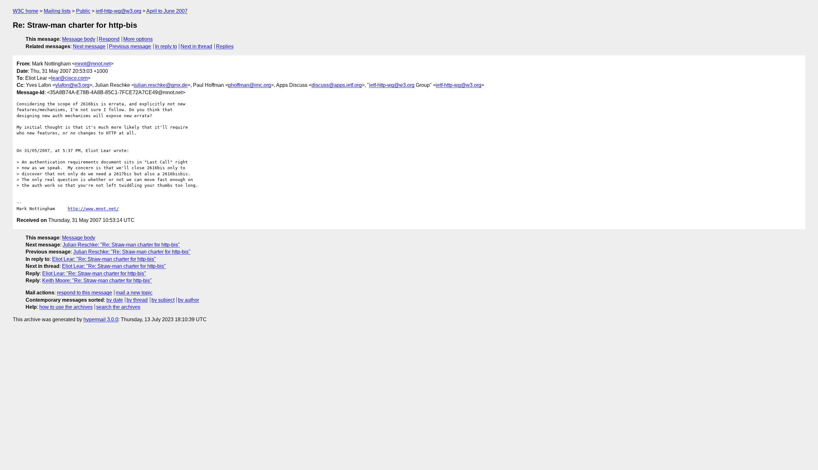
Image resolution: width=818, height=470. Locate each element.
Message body (78, 39)
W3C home (25, 11)
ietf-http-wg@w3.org (118, 11)
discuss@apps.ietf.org (337, 85)
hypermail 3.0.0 (100, 319)
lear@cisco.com (69, 78)
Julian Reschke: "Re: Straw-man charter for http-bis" (121, 244)
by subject (162, 300)
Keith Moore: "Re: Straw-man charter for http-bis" (97, 280)
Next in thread (196, 46)
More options (138, 39)
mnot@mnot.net (93, 63)
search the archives (118, 307)
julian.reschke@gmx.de (161, 85)
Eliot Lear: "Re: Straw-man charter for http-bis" (104, 259)
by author (188, 300)
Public (83, 11)
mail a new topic (134, 292)
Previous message (130, 46)
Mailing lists (57, 11)
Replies (225, 46)
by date (114, 300)
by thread (137, 300)
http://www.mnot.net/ (93, 208)
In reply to (166, 46)
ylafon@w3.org (72, 85)
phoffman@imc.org (249, 85)
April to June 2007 (167, 11)
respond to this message (84, 292)
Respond (109, 39)
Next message (89, 46)
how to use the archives (66, 307)
